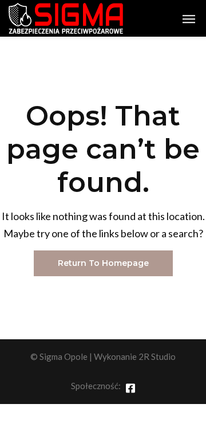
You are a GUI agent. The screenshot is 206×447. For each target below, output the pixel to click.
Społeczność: (96, 386)
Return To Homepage (103, 263)
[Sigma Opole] (66, 18)
